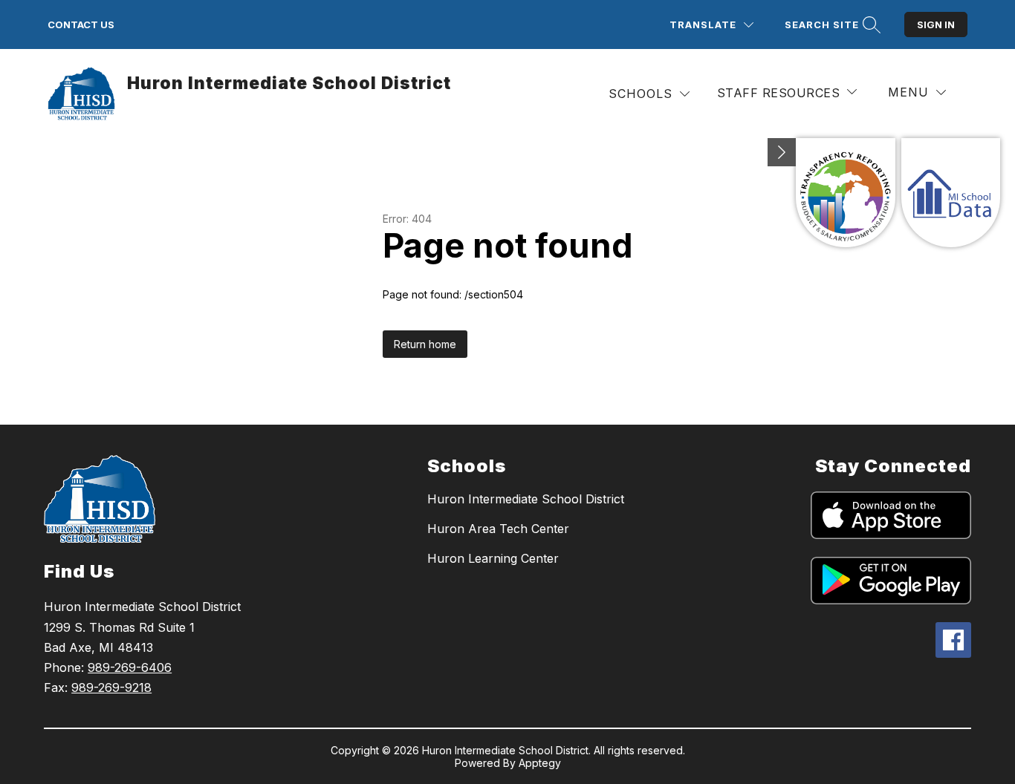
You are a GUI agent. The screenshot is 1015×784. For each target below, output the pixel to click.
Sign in (936, 24)
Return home (425, 344)
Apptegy (540, 763)
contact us (81, 24)
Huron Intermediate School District (525, 498)
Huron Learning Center (493, 558)
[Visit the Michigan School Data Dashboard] (950, 192)
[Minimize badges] (782, 152)
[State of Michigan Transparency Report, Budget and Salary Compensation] (845, 192)
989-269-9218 (111, 687)
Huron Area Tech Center (498, 528)
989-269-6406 (130, 667)
